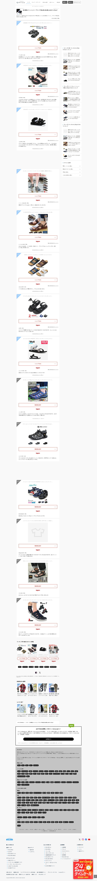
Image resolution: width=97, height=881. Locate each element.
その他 (19, 784)
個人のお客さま (10, 845)
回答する (70, 2)
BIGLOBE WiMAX (12, 855)
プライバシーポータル (52, 872)
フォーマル (44, 812)
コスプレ (19, 825)
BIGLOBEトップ (42, 874)
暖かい (35, 797)
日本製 (31, 802)
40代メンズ (46, 666)
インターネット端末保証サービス (15, 862)
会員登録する (48, 739)
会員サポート (81, 851)
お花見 (56, 771)
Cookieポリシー (62, 872)
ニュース (64, 853)
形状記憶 (61, 792)
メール (80, 849)
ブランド (64, 849)
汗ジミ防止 (57, 792)
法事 (42, 773)
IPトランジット (48, 860)
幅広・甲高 (19, 802)
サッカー (70, 773)
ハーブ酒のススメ (44, 830)
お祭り (60, 771)
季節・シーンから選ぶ (67, 166)
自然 (27, 812)
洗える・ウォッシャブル (38, 792)
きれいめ (31, 812)
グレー (30, 817)
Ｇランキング (21, 829)
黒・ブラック (25, 817)
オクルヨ (31, 829)
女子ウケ (59, 802)
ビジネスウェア (31, 782)
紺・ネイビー (34, 817)
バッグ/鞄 (47, 782)
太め (33, 800)
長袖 (77, 800)
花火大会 (64, 771)
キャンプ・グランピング (21, 776)
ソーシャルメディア (66, 858)
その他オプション (12, 868)
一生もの (69, 802)
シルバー (39, 817)
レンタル (48, 802)
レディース (38, 2)
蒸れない (27, 797)
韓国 (35, 802)
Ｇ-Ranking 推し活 (52, 830)
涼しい (39, 797)
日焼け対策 (19, 800)
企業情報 (62, 845)
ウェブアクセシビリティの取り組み (28, 872)
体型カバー (40, 802)
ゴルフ (67, 773)
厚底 (52, 802)
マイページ (78, 2)
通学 (31, 773)
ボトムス (26, 782)
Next (58, 650)
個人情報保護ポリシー (41, 872)
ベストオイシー (50, 829)
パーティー (46, 771)
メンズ (28, 2)
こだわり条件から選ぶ (67, 175)
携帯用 (57, 800)
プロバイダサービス (49, 853)
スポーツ (46, 773)
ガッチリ (41, 666)
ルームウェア (63, 782)
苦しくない (19, 797)
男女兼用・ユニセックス (35, 805)
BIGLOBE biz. (48, 847)
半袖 (73, 800)
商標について (34, 874)
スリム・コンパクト (51, 800)
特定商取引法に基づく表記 (11, 874)
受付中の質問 (45, 2)
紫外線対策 (74, 797)
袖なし (24, 802)
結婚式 (39, 773)
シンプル (19, 812)
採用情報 (64, 855)
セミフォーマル (35, 771)
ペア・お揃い (23, 805)
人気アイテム (51, 2)
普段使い (35, 812)
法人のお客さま (47, 845)
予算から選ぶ (65, 172)
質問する (65, 2)
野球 (75, 773)
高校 (19, 773)
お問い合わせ (9, 872)
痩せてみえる (61, 797)
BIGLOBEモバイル (12, 853)
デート (68, 771)
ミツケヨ (69, 829)
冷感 (23, 792)
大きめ (24, 800)
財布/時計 (52, 782)
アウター (23, 782)
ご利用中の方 (80, 845)
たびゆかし (74, 829)
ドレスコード (41, 771)
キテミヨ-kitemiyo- (21, 722)
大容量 (41, 800)
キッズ (33, 2)
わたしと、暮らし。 (42, 829)
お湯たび (35, 829)
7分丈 (28, 802)
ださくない (70, 797)
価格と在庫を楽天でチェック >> (53, 53)
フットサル (62, 773)
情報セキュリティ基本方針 (24, 874)
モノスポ (55, 829)
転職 (30, 771)
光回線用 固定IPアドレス (50, 855)
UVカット (19, 792)
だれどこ (27, 829)
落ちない (52, 797)
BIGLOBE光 (10, 849)
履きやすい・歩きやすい (46, 797)
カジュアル (23, 812)
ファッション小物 (57, 782)
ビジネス (19, 771)
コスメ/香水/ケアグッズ (25, 784)
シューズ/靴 (31, 666)
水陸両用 (48, 792)
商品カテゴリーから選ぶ (68, 169)
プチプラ (77, 802)
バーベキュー (25, 666)
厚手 (65, 800)
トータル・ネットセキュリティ (14, 864)
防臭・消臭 (44, 792)
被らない (56, 797)
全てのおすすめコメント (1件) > (38, 60)
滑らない (23, 797)
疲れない (31, 797)
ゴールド (43, 817)
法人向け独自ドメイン (50, 866)
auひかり (10, 851)
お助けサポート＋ (12, 860)
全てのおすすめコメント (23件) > (37, 207)
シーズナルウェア (76, 782)
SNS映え (28, 805)
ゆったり (36, 800)
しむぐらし (32, 851)
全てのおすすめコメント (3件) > (38, 291)
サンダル (36, 666)
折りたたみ (61, 800)
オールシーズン (35, 765)
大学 (23, 773)
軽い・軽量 (45, 800)
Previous (18, 650)
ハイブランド (64, 802)
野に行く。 (60, 829)
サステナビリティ (65, 851)
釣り (28, 776)
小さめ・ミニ (28, 800)
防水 (27, 792)
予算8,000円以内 (53, 666)
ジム (50, 773)
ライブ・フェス (51, 771)
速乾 (31, 792)
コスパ (19, 805)
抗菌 (52, 792)
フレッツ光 (47, 851)
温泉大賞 (32, 849)
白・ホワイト (19, 817)
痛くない (65, 797)
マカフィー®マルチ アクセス (51, 863)
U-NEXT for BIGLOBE (13, 866)
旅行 (76, 771)
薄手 (69, 800)
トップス (19, 782)
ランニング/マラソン (56, 773)
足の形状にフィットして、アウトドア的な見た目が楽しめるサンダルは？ (42, 722)
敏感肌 (44, 802)
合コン (72, 771)
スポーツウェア (69, 782)
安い (73, 802)
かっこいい (40, 812)
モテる (56, 802)
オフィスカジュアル (24, 771)
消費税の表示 (16, 872)
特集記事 (58, 2)
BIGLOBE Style (65, 856)
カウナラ (65, 829)
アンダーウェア (38, 782)
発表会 (27, 773)
